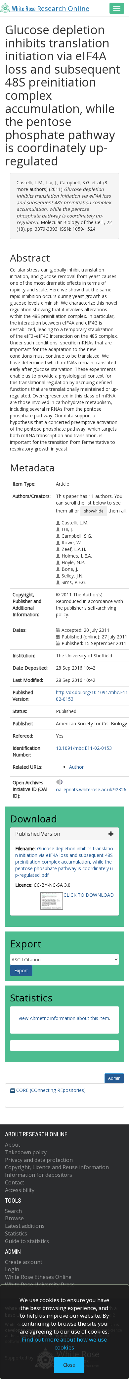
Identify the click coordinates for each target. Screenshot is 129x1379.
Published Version (37, 833)
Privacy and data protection (39, 1160)
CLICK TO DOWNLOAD (89, 895)
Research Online (50, 8)
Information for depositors (38, 1174)
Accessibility (19, 1190)
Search (13, 1211)
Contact (14, 1182)
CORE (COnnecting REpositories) (50, 1090)
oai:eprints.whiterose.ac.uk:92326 (91, 789)
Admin (114, 1078)
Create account (23, 1262)
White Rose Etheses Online (38, 1277)
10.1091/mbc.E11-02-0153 (84, 748)
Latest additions (25, 1225)
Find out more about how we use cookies (64, 1343)
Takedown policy (26, 1152)
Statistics (16, 1233)
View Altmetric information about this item (64, 1018)
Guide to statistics (27, 1241)
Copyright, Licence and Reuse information (57, 1167)
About (12, 1144)
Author (76, 767)
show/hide (94, 511)
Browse (14, 1218)
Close (69, 1365)
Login (12, 1269)
